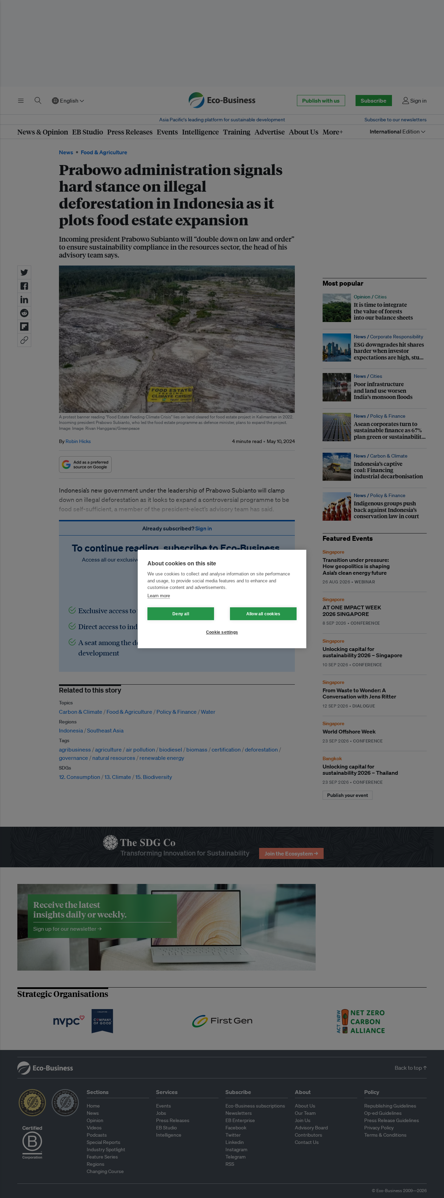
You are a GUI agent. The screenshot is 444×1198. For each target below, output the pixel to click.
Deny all (180, 613)
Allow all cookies (263, 613)
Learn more (158, 595)
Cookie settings (222, 632)
